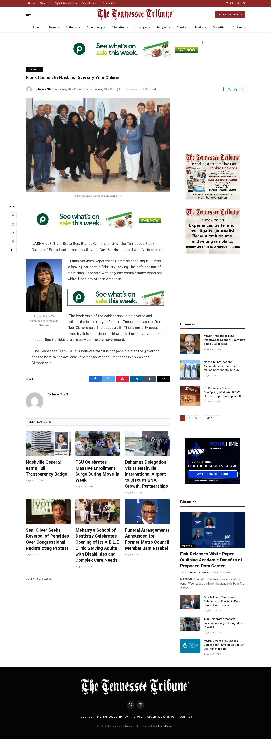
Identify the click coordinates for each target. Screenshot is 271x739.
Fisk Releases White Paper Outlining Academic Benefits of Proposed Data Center (211, 559)
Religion (161, 27)
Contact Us (109, 3)
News (52, 27)
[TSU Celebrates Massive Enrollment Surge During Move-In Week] (97, 443)
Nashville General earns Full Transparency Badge (46, 468)
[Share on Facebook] (223, 89)
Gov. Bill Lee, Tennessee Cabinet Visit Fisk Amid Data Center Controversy (222, 601)
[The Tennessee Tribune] (135, 14)
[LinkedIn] (13, 233)
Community (94, 27)
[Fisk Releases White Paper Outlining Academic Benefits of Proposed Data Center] (212, 530)
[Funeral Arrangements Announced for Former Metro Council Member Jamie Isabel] (147, 511)
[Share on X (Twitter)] (229, 89)
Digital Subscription (66, 3)
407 (209, 418)
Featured (34, 69)
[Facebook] (13, 216)
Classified (219, 27)
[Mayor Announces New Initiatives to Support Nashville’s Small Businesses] (190, 344)
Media (199, 27)
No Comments (129, 89)
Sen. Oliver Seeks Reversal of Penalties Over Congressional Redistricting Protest (47, 539)
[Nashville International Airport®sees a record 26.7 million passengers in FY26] (190, 370)
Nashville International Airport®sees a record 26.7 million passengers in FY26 (222, 366)
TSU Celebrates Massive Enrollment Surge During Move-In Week (97, 471)
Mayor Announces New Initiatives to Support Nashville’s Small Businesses (224, 339)
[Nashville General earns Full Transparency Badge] (48, 443)
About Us (45, 3)
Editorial (71, 27)
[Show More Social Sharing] (242, 89)
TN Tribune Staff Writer (196, 572)
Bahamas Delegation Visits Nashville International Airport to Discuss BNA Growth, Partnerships (146, 474)
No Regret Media (163, 726)
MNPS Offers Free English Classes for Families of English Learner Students (224, 645)
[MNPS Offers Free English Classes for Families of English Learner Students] (190, 646)
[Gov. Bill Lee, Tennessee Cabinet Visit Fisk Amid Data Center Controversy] (190, 602)
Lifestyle (141, 27)
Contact (185, 716)
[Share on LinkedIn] (235, 89)
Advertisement (89, 3)
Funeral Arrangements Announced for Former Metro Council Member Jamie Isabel (147, 539)
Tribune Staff (45, 89)
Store (138, 716)
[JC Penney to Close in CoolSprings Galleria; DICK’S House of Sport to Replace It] (190, 396)
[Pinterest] (13, 241)
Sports (181, 27)
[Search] (243, 3)
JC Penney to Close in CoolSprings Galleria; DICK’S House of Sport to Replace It (222, 392)
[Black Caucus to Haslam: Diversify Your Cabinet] (98, 145)
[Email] (13, 249)
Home (31, 3)
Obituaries (239, 27)
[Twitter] (13, 224)
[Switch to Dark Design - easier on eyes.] (238, 3)
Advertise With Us (230, 14)
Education (118, 27)
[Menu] (28, 14)
